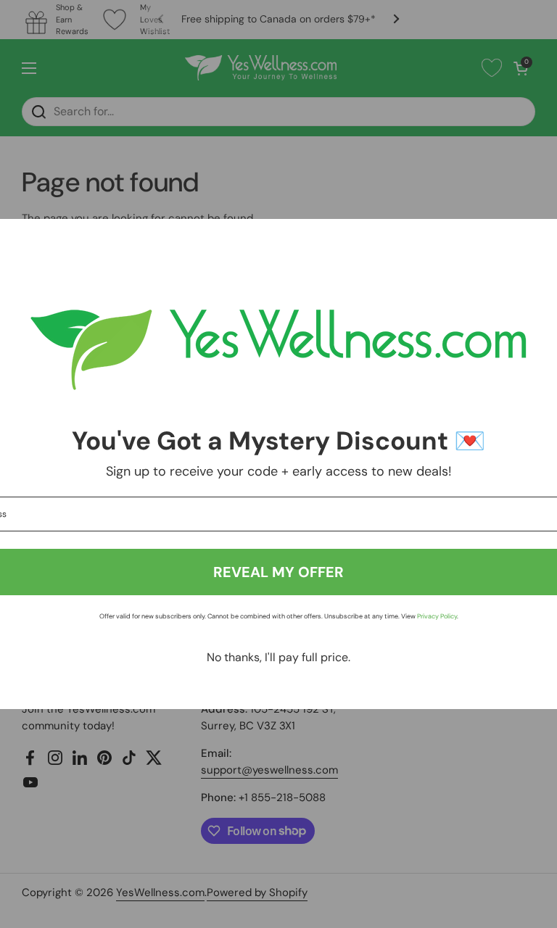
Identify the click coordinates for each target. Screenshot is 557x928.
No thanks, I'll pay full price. (278, 657)
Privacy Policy (437, 616)
